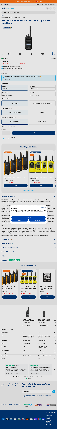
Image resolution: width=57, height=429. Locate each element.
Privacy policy (42, 207)
